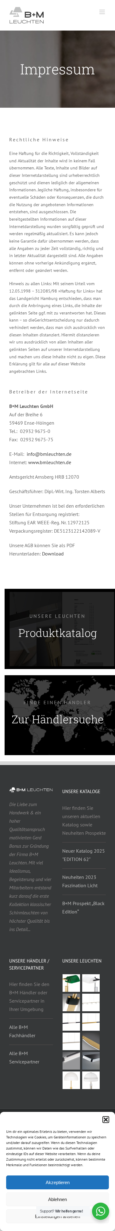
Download (53, 554)
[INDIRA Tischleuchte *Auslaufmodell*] (91, 1080)
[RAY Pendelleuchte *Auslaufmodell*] (71, 1041)
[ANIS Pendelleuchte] (91, 1061)
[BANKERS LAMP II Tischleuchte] (71, 983)
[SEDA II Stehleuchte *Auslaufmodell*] (71, 1002)
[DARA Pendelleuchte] (91, 1002)
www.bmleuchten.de (49, 462)
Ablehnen (57, 1199)
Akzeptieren (58, 1182)
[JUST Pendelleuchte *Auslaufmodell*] (71, 1061)
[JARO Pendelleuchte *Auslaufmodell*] (91, 1022)
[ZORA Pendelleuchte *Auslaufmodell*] (71, 1022)
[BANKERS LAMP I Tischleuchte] (91, 983)
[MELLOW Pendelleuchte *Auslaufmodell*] (91, 1041)
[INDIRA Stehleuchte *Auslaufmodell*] (71, 1080)
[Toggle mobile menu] (102, 12)
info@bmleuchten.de (49, 454)
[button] (106, 1120)
